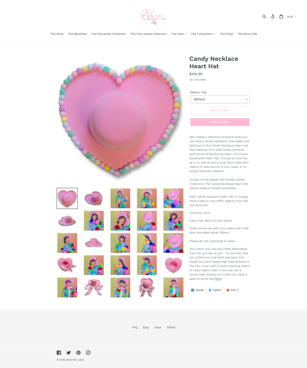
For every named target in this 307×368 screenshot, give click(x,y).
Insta (157, 327)
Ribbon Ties (198, 92)
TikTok (170, 327)
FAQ (135, 327)
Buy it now (219, 121)
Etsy (146, 327)
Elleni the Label (75, 359)
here (218, 278)
